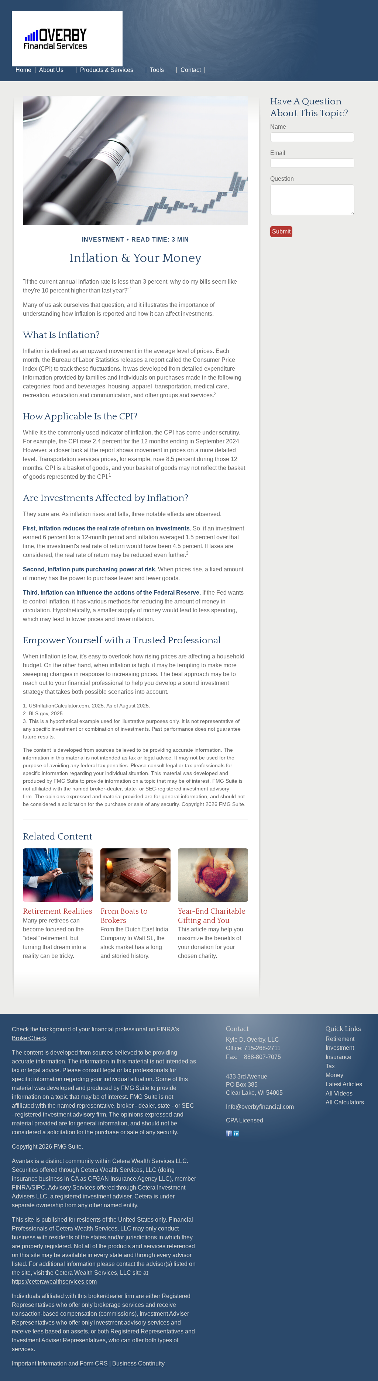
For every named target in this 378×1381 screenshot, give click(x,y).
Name (278, 127)
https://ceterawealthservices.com (54, 1281)
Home (23, 70)
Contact (191, 70)
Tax (330, 1066)
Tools (157, 70)
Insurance (338, 1057)
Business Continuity (138, 1363)
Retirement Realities (57, 911)
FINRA (21, 1187)
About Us (51, 70)
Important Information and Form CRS (60, 1363)
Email (277, 153)
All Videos (339, 1093)
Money (334, 1075)
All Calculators (345, 1102)
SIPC (38, 1187)
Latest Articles (344, 1084)
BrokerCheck (29, 1038)
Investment (340, 1048)
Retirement (340, 1039)
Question (282, 179)
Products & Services (106, 70)
